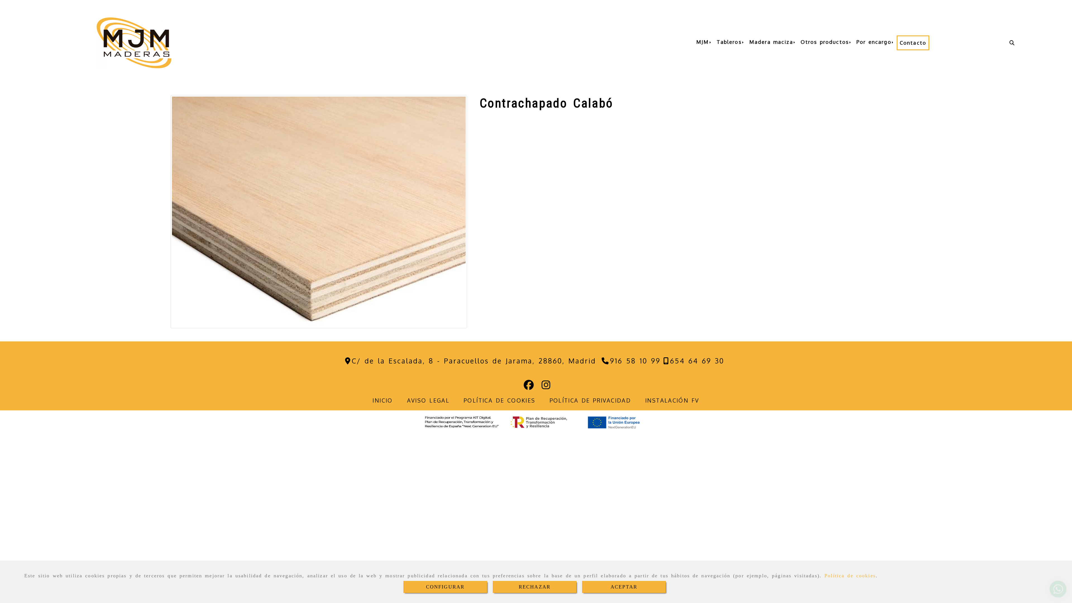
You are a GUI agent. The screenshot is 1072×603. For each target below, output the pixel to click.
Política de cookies (850, 575)
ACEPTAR (624, 587)
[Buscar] (1012, 43)
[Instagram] (546, 387)
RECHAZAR (535, 587)
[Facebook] (529, 387)
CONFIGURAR (445, 587)
